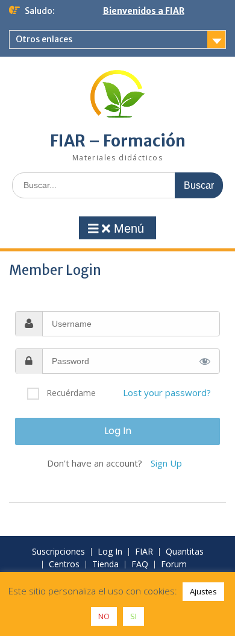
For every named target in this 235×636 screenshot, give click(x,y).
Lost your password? (167, 392)
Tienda (105, 564)
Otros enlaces (44, 39)
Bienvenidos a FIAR (143, 10)
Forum (174, 564)
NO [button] (104, 616)
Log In (110, 552)
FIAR (144, 552)
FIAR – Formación (118, 141)
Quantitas (185, 552)
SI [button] (133, 616)
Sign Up (166, 463)
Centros (64, 564)
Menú (127, 228)
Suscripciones (58, 552)
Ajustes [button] (203, 591)
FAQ (139, 564)
